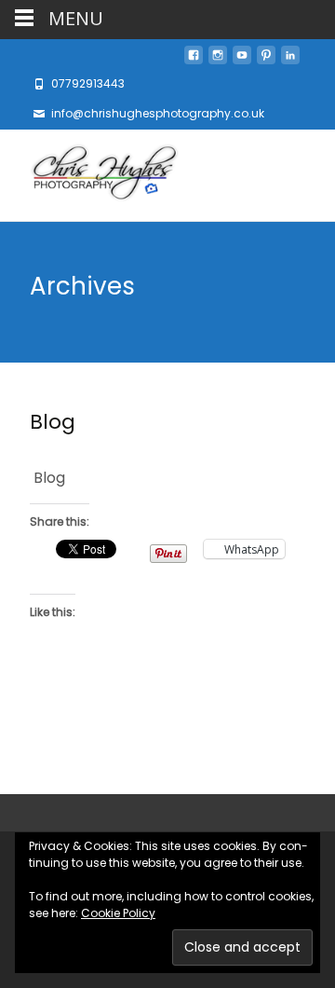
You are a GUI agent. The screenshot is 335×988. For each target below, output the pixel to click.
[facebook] (193, 60)
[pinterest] (266, 60)
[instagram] (217, 60)
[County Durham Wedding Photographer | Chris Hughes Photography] (90, 175)
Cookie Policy (118, 913)
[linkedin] (290, 60)
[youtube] (242, 60)
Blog (52, 421)
